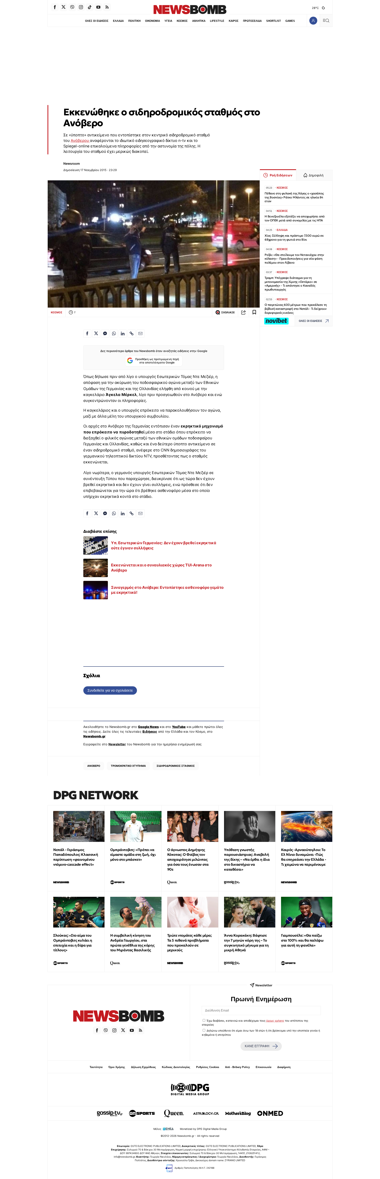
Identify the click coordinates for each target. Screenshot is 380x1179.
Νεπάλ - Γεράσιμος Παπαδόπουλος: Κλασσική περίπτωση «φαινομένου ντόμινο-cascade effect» (75, 857)
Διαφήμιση (284, 1067)
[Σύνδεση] (313, 20)
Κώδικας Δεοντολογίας (176, 1067)
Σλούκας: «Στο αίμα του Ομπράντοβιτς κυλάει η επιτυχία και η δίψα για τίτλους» (72, 942)
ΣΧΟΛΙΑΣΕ (228, 312)
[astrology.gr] (206, 1113)
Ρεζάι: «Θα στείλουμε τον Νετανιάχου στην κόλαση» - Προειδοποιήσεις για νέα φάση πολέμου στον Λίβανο (294, 259)
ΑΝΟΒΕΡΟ (93, 765)
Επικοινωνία (263, 1067)
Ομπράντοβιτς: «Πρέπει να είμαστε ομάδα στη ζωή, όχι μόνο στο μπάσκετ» (133, 854)
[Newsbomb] (118, 1016)
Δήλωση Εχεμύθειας (143, 1067)
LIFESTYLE (217, 20)
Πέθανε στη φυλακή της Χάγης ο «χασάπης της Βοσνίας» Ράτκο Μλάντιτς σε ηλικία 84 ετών (294, 197)
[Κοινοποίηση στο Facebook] (87, 334)
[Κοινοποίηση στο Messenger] (105, 334)
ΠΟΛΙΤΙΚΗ (134, 20)
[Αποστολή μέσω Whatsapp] (114, 334)
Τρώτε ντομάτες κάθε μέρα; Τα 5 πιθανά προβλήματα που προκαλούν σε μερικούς (189, 942)
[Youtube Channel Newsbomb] (98, 7)
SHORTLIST (273, 20)
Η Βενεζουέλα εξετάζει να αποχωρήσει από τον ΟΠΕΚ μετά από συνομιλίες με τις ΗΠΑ (295, 218)
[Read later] (254, 312)
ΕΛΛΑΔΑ (118, 20)
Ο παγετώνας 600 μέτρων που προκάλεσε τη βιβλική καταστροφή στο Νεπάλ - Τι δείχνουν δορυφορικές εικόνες (296, 309)
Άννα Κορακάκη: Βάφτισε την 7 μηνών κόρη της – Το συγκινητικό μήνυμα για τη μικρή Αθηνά (246, 942)
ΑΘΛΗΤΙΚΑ (198, 20)
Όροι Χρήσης (116, 1067)
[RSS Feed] (107, 7)
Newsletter (117, 744)
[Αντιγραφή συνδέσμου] (243, 312)
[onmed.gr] (270, 1113)
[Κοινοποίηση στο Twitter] (96, 334)
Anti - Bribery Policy (237, 1067)
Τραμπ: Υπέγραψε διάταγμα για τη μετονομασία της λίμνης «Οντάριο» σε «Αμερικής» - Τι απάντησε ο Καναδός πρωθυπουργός (291, 283)
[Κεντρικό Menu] (326, 20)
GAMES (290, 20)
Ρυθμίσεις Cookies (207, 1067)
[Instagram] (81, 7)
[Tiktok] (90, 7)
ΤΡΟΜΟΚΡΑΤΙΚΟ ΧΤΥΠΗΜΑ (128, 765)
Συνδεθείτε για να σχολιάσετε (110, 690)
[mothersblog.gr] (238, 1113)
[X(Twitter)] (63, 7)
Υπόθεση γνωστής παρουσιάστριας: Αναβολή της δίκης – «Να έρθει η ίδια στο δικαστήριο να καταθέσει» (247, 859)
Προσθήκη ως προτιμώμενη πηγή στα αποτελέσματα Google (157, 361)
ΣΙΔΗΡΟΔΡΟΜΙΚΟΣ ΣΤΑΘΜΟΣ (176, 765)
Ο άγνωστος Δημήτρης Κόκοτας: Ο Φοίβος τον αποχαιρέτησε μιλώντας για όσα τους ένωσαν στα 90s (188, 859)
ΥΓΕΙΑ (168, 20)
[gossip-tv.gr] (110, 1113)
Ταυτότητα (96, 1067)
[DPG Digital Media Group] (190, 1090)
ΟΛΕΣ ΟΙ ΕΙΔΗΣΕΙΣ (96, 20)
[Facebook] (55, 7)
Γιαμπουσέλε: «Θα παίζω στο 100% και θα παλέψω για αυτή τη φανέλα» (302, 940)
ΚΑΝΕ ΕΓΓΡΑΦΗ (257, 1046)
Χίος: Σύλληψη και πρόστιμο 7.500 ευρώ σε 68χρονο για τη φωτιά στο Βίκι (294, 237)
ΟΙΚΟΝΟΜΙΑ (152, 20)
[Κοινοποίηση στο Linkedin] (123, 334)
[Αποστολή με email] (140, 334)
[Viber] (72, 7)
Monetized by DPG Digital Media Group (203, 1128)
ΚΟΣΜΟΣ (182, 20)
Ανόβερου (80, 140)
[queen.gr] (174, 1113)
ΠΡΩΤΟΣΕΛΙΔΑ (252, 20)
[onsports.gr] (142, 1113)
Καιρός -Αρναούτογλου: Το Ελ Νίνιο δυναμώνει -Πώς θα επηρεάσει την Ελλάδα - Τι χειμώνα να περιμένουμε (303, 857)
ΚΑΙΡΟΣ (233, 20)
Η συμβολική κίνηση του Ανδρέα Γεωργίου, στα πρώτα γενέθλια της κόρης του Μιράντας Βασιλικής (132, 942)
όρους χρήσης (275, 1020)
